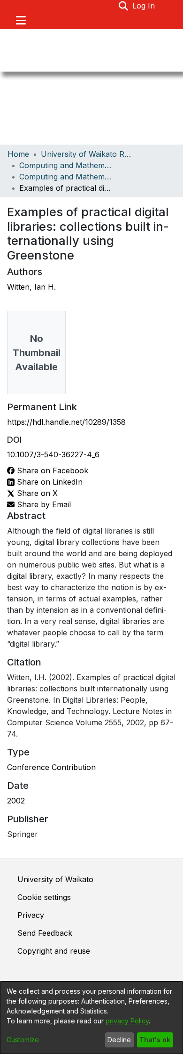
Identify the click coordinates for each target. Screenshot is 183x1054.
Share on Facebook (51, 470)
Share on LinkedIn (49, 481)
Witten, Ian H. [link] (31, 287)
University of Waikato (55, 879)
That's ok (154, 1040)
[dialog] (91, 1017)
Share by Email (43, 504)
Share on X (36, 493)
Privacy (30, 915)
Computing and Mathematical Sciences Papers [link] (66, 176)
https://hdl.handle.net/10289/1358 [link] (66, 422)
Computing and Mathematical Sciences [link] (66, 165)
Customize (23, 1040)
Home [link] (18, 154)
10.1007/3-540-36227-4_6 (53, 454)
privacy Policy (127, 1021)
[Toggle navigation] (21, 20)
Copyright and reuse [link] (53, 951)
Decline (119, 1040)
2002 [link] (16, 800)
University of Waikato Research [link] (88, 154)
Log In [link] (144, 5)
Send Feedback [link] (44, 933)
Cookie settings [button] (44, 897)
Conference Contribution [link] (51, 767)
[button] (124, 5)
